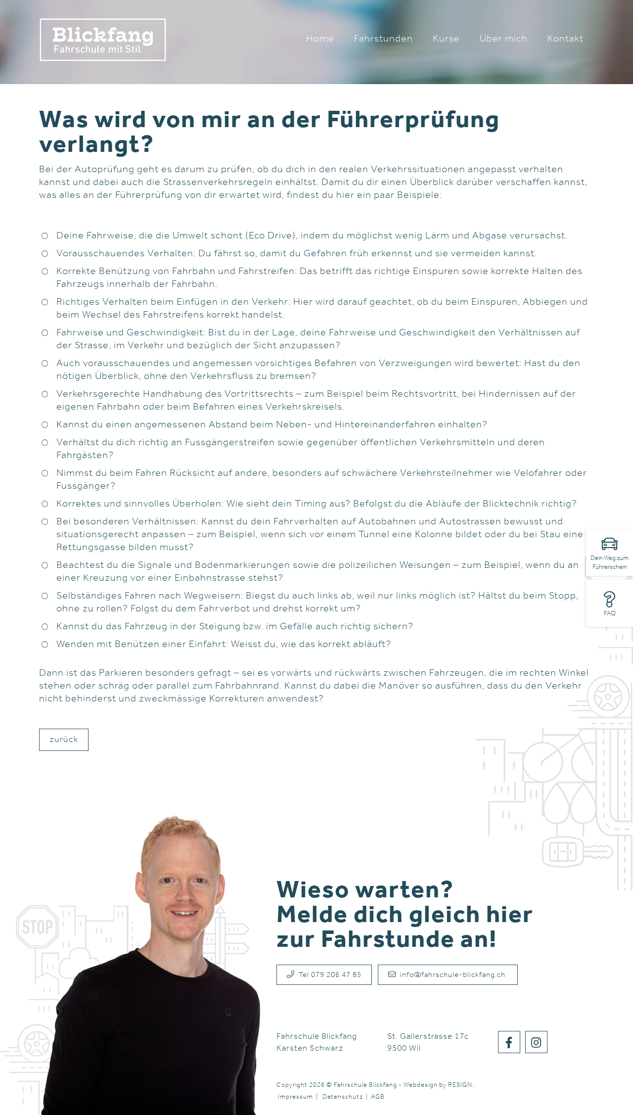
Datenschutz (342, 1097)
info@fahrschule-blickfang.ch (451, 975)
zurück (63, 740)
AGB (378, 1097)
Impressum (295, 1097)
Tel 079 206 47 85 (328, 975)
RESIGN (460, 1085)
